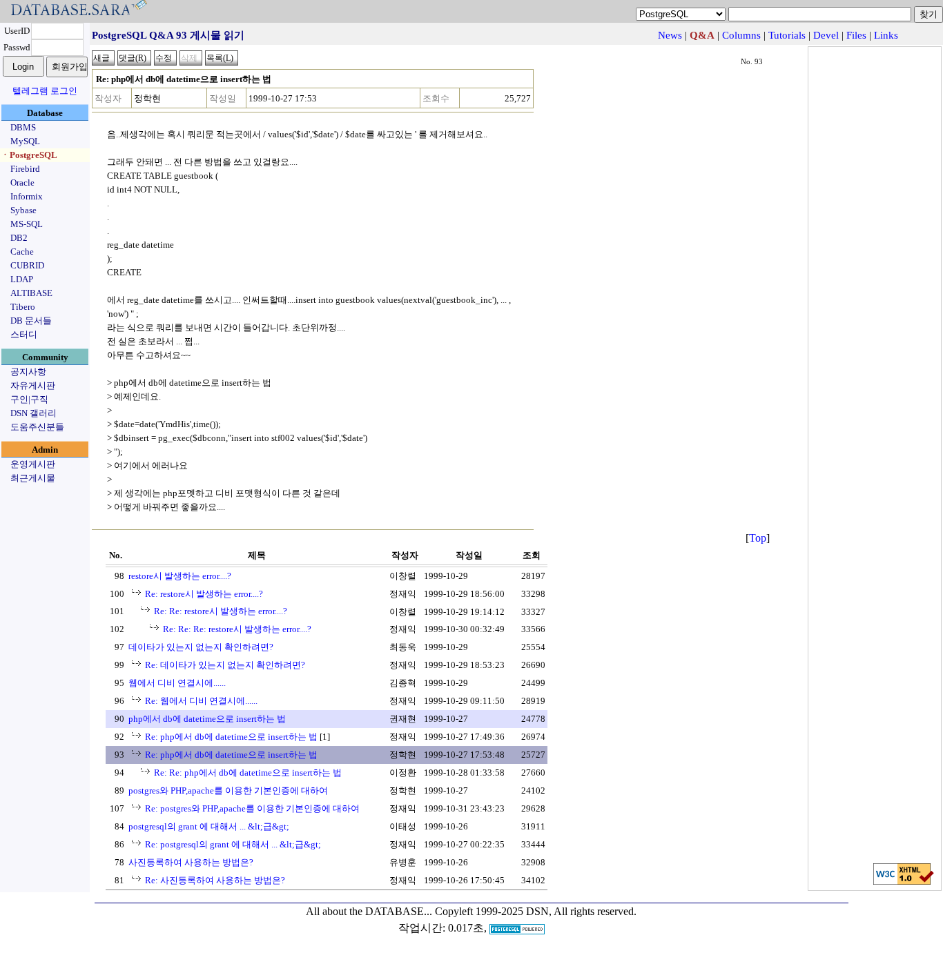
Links (886, 35)
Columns (741, 35)
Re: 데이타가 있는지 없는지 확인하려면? (225, 665)
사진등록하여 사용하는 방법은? (190, 862)
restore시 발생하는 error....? (179, 576)
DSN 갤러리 (33, 413)
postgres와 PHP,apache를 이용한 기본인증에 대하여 (228, 790)
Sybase (23, 210)
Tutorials (787, 35)
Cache (22, 251)
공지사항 (28, 371)
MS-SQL (26, 224)
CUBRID (27, 265)
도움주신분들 (37, 427)
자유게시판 (32, 385)
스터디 (23, 334)
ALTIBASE (31, 293)
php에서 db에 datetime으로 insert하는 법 (207, 719)
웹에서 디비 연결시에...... (177, 683)
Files (856, 35)
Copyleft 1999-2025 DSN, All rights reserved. (535, 911)
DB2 (19, 238)
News (670, 35)
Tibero (22, 307)
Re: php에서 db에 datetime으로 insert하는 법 (231, 736)
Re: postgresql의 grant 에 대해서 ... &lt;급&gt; (233, 844)
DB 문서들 (31, 320)
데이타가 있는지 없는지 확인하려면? (200, 647)
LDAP (21, 279)
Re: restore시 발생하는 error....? (204, 594)
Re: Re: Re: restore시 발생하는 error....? (237, 629)
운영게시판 (32, 464)
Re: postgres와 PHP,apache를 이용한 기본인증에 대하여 (252, 808)
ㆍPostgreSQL (29, 155)
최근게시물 (32, 478)
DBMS (23, 127)
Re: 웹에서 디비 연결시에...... (201, 701)
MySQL (25, 141)
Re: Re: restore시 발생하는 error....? (220, 611)
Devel (826, 35)
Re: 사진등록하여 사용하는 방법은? (215, 880)
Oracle (22, 182)
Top (757, 538)
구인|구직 (29, 399)
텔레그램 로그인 (44, 91)
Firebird (25, 169)
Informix (26, 196)
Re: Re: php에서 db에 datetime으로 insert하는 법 (248, 772)
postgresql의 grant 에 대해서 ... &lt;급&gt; (208, 826)
